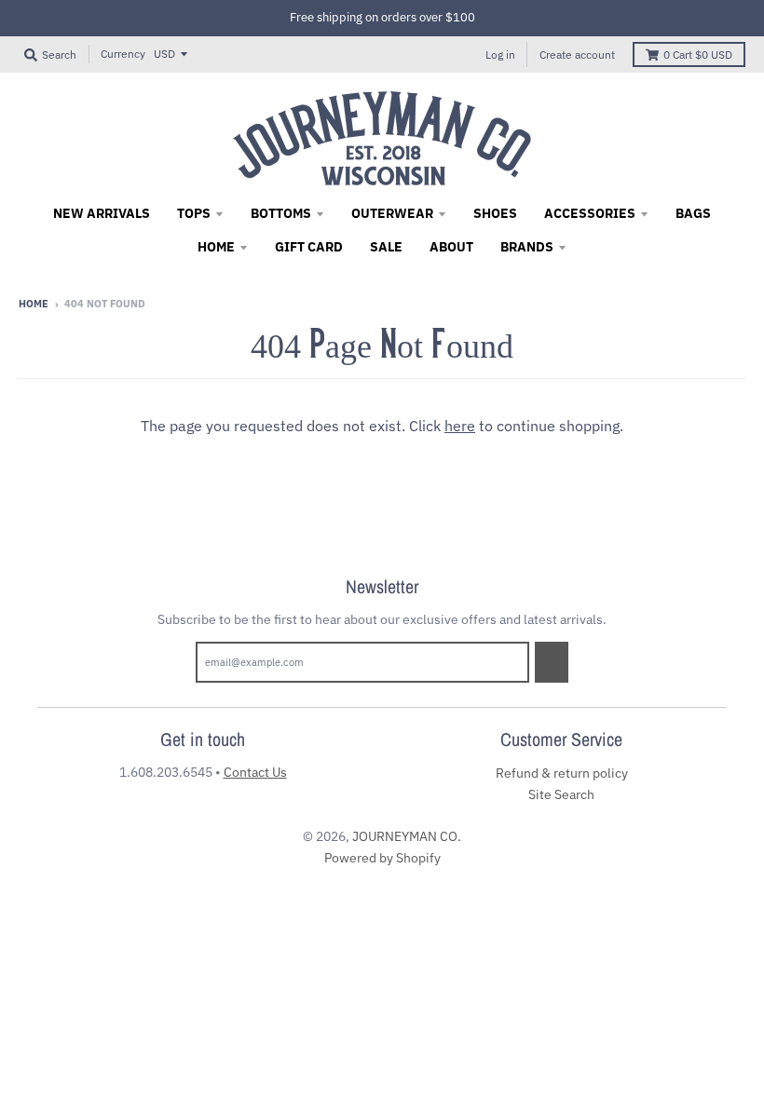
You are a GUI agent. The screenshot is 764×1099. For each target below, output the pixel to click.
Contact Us (255, 772)
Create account (577, 54)
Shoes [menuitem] (495, 213)
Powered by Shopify (382, 857)
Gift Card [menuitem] (309, 246)
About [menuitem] (451, 246)
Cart (697, 54)
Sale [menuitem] (386, 246)
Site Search (561, 794)
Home (33, 303)
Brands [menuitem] (526, 246)
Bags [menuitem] (693, 213)
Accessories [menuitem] (589, 213)
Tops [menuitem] (194, 213)
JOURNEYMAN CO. (406, 836)
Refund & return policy (562, 773)
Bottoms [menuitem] (281, 213)
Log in (500, 54)
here (459, 425)
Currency (123, 54)
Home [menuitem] (216, 246)
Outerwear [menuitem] (392, 213)
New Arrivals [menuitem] (101, 213)
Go (551, 661)
